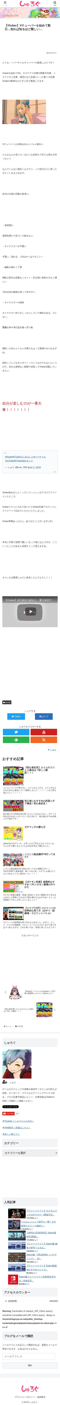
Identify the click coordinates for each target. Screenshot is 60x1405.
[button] (54, 704)
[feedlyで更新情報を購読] (16, 740)
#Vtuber (9, 456)
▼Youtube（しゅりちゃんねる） (18, 1120)
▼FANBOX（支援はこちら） (16, 1127)
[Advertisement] (30, 40)
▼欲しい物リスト (11, 1134)
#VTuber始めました (23, 460)
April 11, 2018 (34, 467)
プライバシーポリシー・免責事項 (30, 1396)
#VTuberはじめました (23, 456)
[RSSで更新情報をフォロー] (44, 740)
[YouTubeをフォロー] (44, 732)
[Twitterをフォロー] (16, 732)
